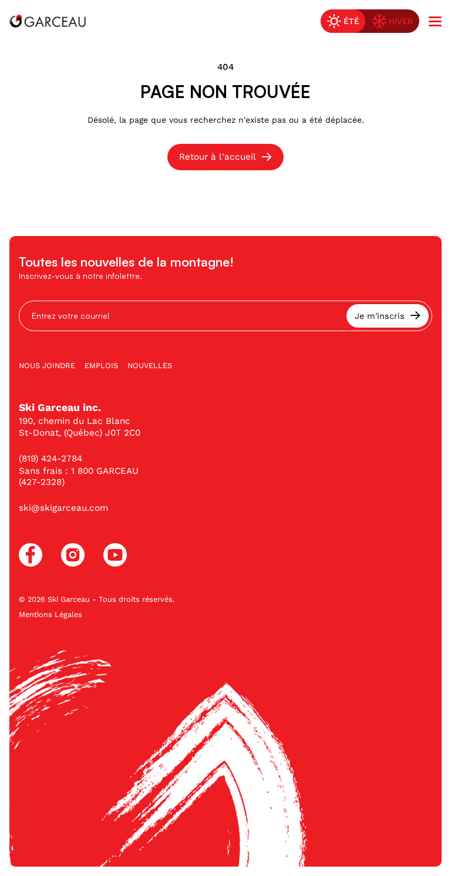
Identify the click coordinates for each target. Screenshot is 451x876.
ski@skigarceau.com (63, 508)
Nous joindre (47, 365)
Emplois (101, 365)
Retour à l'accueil (217, 156)
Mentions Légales (50, 614)
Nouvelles (149, 365)
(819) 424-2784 (50, 458)
